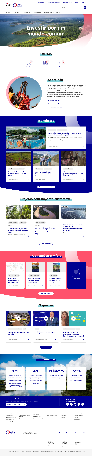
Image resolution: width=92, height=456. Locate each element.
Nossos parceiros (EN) (56, 107)
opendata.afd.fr (81, 432)
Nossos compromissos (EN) (11, 417)
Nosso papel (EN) (9, 413)
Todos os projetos (46, 243)
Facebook (67, 404)
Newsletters (63, 417)
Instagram (82, 404)
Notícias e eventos (48, 12)
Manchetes (62, 413)
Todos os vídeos (46, 347)
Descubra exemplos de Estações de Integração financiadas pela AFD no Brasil (73, 334)
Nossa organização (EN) (10, 419)
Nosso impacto (22, 413)
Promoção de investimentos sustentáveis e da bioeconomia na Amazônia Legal (45, 231)
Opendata (76, 417)
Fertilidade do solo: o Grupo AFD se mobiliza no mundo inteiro (17, 173)
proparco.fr (72, 432)
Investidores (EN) (42, 2)
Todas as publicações (46, 293)
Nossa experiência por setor (24, 418)
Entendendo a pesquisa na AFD (52, 413)
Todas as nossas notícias (46, 187)
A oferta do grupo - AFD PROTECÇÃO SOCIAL (55, 280)
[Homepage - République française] (20, 5)
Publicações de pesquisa (78, 415)
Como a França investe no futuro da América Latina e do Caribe (45, 174)
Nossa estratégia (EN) (9, 415)
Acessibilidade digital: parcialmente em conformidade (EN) (51, 451)
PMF (84, 451)
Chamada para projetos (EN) (54, 2)
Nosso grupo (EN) (55, 104)
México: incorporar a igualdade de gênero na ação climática (73, 173)
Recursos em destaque (78, 413)
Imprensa (76, 2)
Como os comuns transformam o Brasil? (18, 333)
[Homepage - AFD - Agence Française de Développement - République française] (13, 432)
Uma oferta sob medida (37, 416)
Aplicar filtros (85, 7)
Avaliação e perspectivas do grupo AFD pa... (13, 280)
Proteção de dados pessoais (26, 451)
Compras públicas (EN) (67, 2)
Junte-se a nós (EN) (9, 423)
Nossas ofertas (27, 12)
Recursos (58, 12)
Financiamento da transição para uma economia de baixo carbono (18, 230)
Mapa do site (38, 454)
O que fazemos (17, 12)
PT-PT (83, 2)
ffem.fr (64, 432)
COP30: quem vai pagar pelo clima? (45, 333)
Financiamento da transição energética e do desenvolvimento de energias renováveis (73, 227)
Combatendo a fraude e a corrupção (49, 454)
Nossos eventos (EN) (64, 415)
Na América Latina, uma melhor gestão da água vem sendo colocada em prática (64, 134)
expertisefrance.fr (54, 432)
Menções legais (36, 451)
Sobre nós (8, 12)
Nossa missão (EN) (55, 100)
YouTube (75, 404)
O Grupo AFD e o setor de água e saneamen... (34, 280)
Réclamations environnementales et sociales (73, 451)
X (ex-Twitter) (71, 404)
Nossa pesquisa (37, 12)
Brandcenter (76, 419)
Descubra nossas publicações (77, 277)
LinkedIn (79, 404)
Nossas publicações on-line (52, 415)
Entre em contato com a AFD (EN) (13, 451)
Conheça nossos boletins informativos (16, 404)
